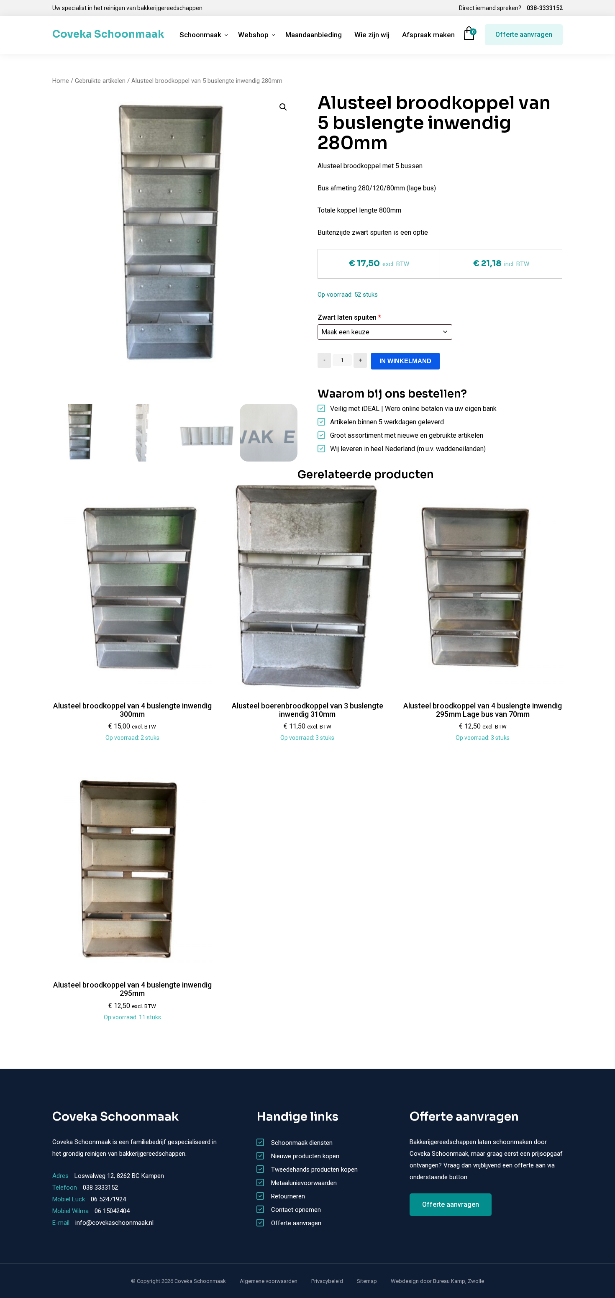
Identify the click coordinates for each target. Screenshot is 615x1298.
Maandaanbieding (313, 35)
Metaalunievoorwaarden (304, 1183)
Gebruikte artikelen (100, 81)
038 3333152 (100, 1187)
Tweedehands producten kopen (314, 1169)
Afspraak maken (428, 35)
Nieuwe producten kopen (305, 1156)
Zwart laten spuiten (349, 317)
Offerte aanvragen (523, 34)
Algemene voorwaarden (268, 1281)
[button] (283, 107)
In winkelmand (405, 360)
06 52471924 (108, 1199)
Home (60, 81)
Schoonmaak (200, 35)
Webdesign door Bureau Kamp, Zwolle (437, 1281)
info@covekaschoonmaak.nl (114, 1222)
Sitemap (367, 1281)
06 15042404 (112, 1211)
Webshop (253, 35)
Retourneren (288, 1196)
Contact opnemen (296, 1209)
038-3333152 (545, 8)
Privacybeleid (327, 1281)
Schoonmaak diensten (302, 1143)
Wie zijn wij (372, 35)
